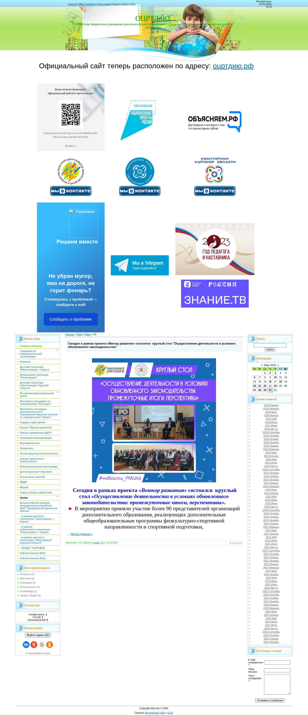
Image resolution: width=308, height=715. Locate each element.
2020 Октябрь (271, 513)
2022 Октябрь (271, 594)
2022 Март (271, 571)
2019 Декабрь (271, 479)
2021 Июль (271, 544)
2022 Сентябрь (271, 591)
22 (265, 385)
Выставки (25, 578)
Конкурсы (25, 574)
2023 (79, 334)
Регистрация (104, 4)
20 (254, 385)
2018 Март (271, 412)
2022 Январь (271, 564)
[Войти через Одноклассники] (49, 644)
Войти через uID (38, 635)
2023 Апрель (271, 615)
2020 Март (271, 489)
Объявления (27, 587)
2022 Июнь (271, 581)
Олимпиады (27, 591)
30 (270, 390)
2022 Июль (271, 584)
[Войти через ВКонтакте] (26, 644)
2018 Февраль (271, 408)
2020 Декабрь (271, 520)
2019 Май (271, 459)
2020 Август (271, 506)
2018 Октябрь (271, 435)
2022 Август (271, 587)
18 (280, 381)
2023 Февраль (271, 608)
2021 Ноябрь (271, 557)
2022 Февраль (271, 567)
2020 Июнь (271, 500)
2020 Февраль (271, 486)
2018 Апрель (271, 415)
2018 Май (271, 418)
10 (275, 377)
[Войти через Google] (41, 644)
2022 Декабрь (271, 601)
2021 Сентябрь (271, 550)
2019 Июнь (271, 462)
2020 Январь (271, 483)
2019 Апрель (271, 456)
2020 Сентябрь (271, 510)
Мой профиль (87, 4)
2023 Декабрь (271, 642)
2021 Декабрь (271, 560)
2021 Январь (271, 523)
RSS (132, 4)
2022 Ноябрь (271, 598)
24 (275, 385)
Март (88, 334)
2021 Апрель (271, 533)
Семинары (26, 582)
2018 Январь (271, 405)
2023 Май (271, 618)
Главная (72, 4)
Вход (125, 4)
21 (259, 385)
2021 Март (271, 530)
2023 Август (271, 628)
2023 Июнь (271, 621)
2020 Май (271, 496)
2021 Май (271, 537)
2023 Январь (271, 604)
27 (254, 390)
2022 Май (271, 577)
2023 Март (271, 611)
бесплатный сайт (155, 712)
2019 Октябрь (271, 472)
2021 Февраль (271, 527)
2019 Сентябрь (271, 469)
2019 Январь (271, 445)
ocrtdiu (96, 543)
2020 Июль (271, 503)
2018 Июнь (271, 422)
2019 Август (271, 466)
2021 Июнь (271, 540)
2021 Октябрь (271, 554)
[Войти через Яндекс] (33, 644)
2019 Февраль (271, 449)
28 (259, 390)
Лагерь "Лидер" (28, 595)
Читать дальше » (81, 534)
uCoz (170, 712)
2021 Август (271, 547)
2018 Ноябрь (271, 439)
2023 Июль (271, 625)
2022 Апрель (271, 574)
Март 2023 (270, 365)
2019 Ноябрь (271, 476)
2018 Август (271, 429)
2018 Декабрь (271, 442)
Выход (117, 4)
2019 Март (271, 452)
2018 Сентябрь (271, 432)
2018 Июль (271, 425)
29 (265, 390)
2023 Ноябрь (271, 638)
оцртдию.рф (233, 66)
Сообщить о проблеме (71, 319)
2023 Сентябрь (271, 631)
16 (270, 381)
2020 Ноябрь (271, 516)
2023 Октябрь (271, 635)
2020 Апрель (271, 493)
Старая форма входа (38, 653)
